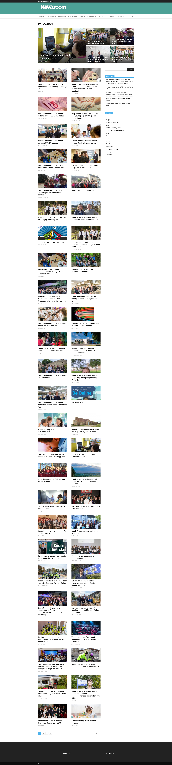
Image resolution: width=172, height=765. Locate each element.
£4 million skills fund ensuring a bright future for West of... (84, 166)
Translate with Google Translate (45, 1)
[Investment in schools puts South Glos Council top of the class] (52, 546)
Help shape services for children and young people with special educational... (84, 116)
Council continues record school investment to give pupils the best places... (52, 693)
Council (108, 138)
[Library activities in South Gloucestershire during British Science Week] (52, 260)
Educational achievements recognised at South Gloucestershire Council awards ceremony (51, 611)
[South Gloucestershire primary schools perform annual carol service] (122, 36)
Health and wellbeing (88, 16)
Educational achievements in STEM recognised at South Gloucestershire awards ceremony (52, 298)
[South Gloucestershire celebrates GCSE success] (52, 366)
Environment (73, 16)
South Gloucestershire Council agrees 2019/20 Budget (50, 142)
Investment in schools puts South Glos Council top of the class (52, 557)
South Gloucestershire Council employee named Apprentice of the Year (52, 404)
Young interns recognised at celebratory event (82, 557)
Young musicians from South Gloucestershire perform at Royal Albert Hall (85, 639)
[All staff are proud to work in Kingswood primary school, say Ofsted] (122, 54)
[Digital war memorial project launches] (86, 181)
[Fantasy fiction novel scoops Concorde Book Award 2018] (52, 711)
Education (62, 16)
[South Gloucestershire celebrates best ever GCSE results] (52, 314)
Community (52, 16)
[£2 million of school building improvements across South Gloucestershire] (86, 571)
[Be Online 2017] (86, 393)
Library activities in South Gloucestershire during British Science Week (50, 271)
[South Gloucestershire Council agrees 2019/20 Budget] (52, 131)
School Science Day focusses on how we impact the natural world (51, 349)
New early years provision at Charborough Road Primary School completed (85, 610)
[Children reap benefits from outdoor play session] (86, 260)
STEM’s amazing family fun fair (51, 242)
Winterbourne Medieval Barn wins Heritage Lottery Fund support (85, 430)
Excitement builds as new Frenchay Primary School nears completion (51, 639)
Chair (107, 125)
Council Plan (109, 141)
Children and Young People (113, 128)
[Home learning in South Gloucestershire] (52, 420)
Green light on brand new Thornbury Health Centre (118, 99)
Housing (108, 152)
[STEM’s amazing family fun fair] (52, 233)
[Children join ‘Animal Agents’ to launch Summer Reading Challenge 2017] (52, 75)
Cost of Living (110, 136)
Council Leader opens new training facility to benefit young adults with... (85, 298)
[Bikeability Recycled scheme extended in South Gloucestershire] (86, 655)
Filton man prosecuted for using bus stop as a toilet (119, 104)
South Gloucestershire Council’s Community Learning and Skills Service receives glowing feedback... (84, 87)
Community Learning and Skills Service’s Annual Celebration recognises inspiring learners (51, 666)
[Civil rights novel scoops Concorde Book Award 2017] (86, 497)
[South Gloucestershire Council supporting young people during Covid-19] (86, 366)
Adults (107, 117)
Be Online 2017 (77, 402)
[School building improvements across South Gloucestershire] (86, 131)
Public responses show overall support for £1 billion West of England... (84, 481)
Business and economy (112, 122)
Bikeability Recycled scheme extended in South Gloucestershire (85, 665)
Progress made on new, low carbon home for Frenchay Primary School (52, 582)
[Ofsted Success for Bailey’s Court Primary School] (52, 470)
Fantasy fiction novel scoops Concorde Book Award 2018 (50, 722)
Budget (108, 120)
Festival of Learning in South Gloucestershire (83, 455)
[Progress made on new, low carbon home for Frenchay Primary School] (52, 571)
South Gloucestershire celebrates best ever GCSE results (52, 324)
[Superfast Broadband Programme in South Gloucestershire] (86, 314)
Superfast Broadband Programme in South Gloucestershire (85, 324)
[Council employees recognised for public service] (52, 522)
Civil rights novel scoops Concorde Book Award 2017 (85, 507)
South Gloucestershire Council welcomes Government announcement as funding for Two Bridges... (85, 694)
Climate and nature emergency (115, 130)
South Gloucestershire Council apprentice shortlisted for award (84, 218)
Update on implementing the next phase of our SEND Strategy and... (52, 455)
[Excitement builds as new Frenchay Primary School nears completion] (52, 628)
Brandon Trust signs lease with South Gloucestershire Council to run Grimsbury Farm (119, 93)
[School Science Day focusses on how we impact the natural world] (52, 339)
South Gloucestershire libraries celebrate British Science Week (51, 166)
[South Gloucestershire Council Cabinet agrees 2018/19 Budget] (52, 104)
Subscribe (112, 16)
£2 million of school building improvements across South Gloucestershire (83, 583)
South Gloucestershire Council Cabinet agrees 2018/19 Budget (51, 115)
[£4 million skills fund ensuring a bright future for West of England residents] (86, 156)
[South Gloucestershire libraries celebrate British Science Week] (52, 156)
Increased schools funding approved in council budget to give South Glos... (85, 244)
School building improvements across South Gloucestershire (84, 142)
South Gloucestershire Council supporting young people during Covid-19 (84, 377)
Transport (102, 16)
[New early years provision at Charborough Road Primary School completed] (86, 598)
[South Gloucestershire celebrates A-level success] (98, 36)
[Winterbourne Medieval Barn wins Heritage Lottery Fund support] (86, 420)
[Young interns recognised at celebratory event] (86, 546)
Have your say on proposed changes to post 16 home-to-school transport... (83, 350)
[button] (132, 16)
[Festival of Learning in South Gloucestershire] (62, 48)
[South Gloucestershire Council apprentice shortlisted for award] (86, 208)
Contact (121, 16)
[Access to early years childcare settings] (86, 711)
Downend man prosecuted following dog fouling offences (119, 88)
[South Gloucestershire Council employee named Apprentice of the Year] (52, 393)
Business (42, 16)
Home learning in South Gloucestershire (48, 430)
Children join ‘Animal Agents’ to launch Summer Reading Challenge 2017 (52, 86)
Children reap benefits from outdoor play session (82, 270)
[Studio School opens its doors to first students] (52, 497)
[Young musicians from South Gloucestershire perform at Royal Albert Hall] (86, 628)
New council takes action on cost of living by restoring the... (52, 218)
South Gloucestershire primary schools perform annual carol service (50, 192)
